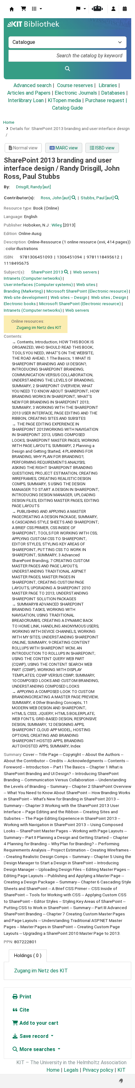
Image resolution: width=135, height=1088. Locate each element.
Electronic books (20, 303)
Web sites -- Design (69, 297)
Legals (71, 1070)
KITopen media (64, 100)
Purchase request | (106, 100)
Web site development (25, 297)
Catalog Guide (67, 108)
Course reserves (75, 85)
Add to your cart (38, 1023)
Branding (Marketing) (23, 291)
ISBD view (104, 147)
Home (8, 122)
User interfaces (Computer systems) (38, 284)
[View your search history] (124, 9)
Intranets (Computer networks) (33, 278)
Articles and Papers (29, 93)
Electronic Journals (76, 93)
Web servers (85, 271)
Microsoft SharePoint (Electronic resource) (87, 291)
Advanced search (32, 85)
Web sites (85, 284)
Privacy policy (98, 1070)
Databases (113, 93)
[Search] (67, 69)
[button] (23, 9)
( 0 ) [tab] (27, 955)
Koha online (11, 9)
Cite (23, 1010)
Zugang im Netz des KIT (39, 327)
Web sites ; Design (108, 297)
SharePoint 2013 (47, 271)
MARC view (66, 147)
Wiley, (56, 224)
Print (24, 997)
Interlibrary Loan (26, 100)
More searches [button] (37, 1049)
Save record (34, 1036)
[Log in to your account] (113, 9)
